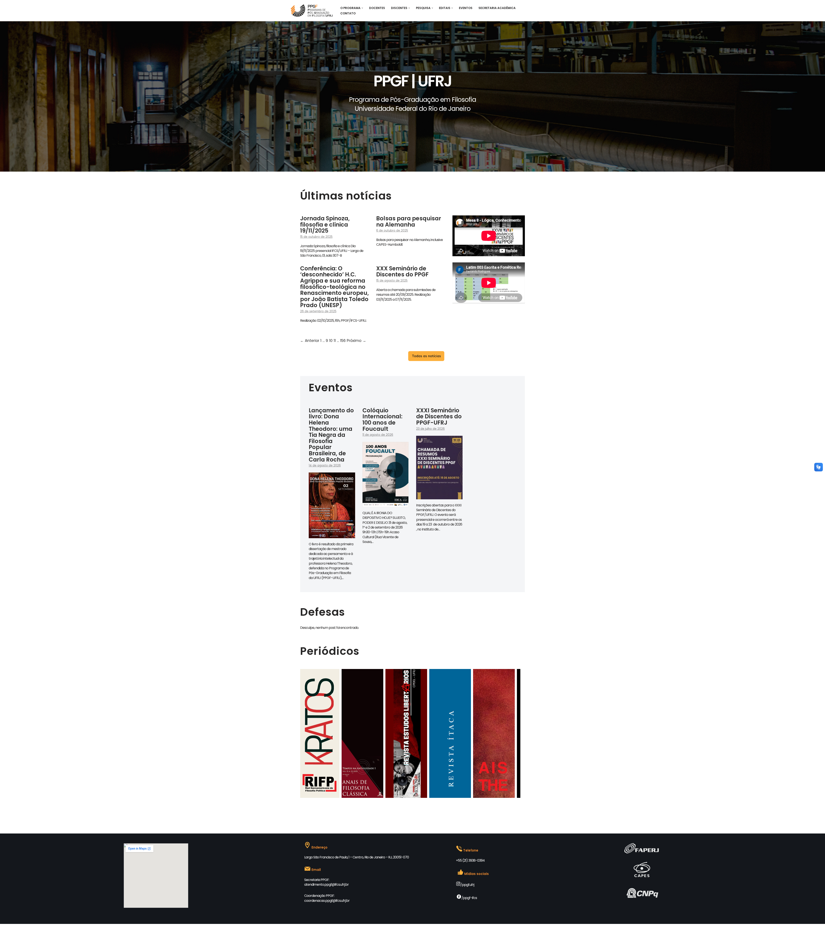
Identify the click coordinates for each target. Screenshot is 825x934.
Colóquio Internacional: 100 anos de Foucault (382, 420)
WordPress (322, 928)
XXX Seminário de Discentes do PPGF (402, 272)
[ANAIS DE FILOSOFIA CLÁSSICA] (310, 796)
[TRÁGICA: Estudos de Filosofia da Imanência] (485, 796)
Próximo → (356, 340)
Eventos (465, 8)
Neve (294, 928)
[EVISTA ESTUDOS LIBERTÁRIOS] (354, 796)
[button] (362, 8)
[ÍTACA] (398, 796)
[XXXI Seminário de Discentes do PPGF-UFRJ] (439, 496)
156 (343, 340)
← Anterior (309, 340)
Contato (348, 13)
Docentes (377, 8)
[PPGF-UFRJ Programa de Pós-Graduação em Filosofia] (311, 10)
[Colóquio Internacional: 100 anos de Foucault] (385, 503)
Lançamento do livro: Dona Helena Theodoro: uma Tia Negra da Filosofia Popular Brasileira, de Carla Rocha (331, 435)
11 (335, 340)
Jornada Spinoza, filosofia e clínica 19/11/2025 (325, 225)
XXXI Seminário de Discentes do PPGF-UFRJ (439, 417)
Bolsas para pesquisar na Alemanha (408, 222)
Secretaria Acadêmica (497, 8)
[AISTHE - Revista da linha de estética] (442, 796)
